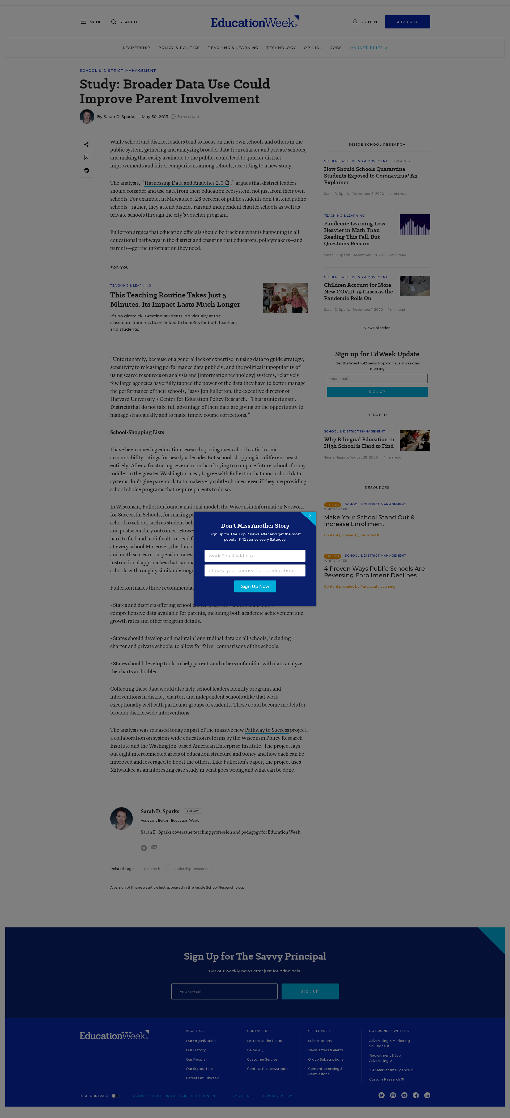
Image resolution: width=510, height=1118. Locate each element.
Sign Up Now (255, 586)
